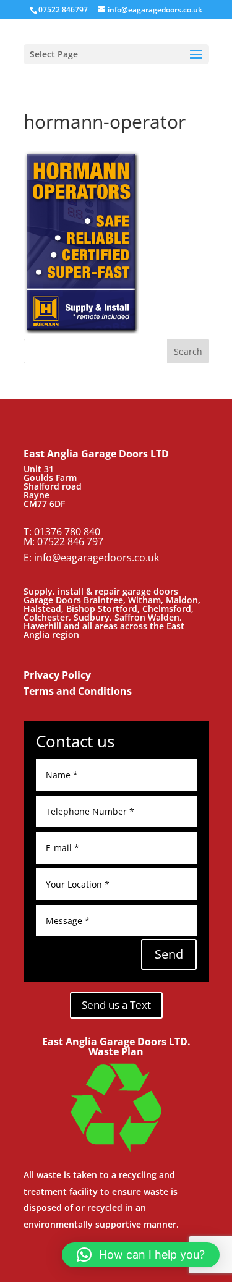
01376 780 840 (67, 531)
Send (169, 954)
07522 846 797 (70, 541)
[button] (141, 1254)
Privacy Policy (57, 675)
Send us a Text (116, 1005)
